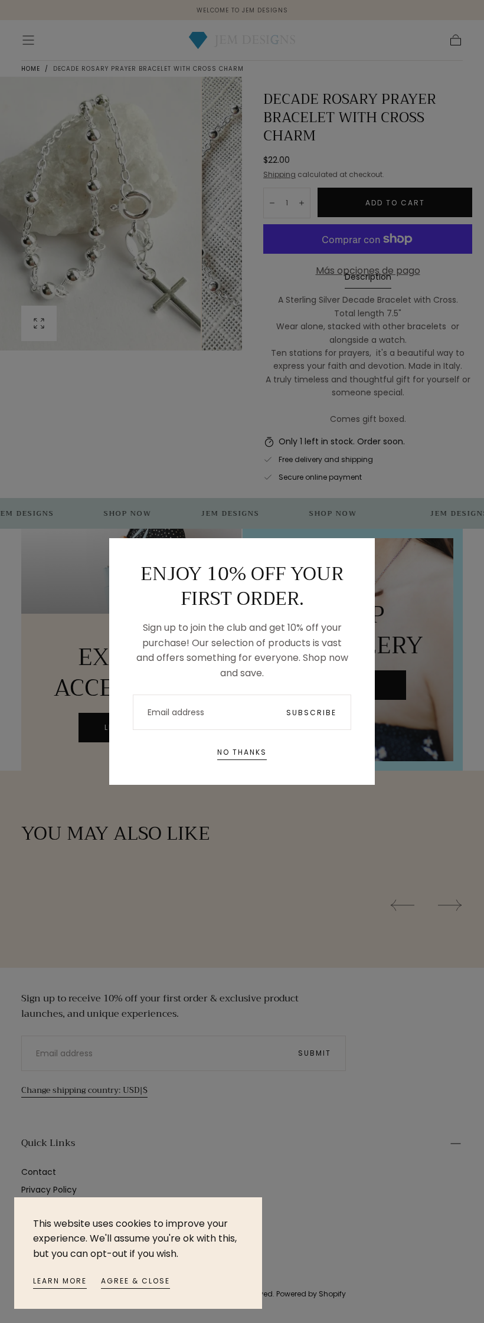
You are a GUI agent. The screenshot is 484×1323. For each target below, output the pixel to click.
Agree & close (135, 1281)
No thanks (242, 752)
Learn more (60, 1281)
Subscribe (311, 713)
